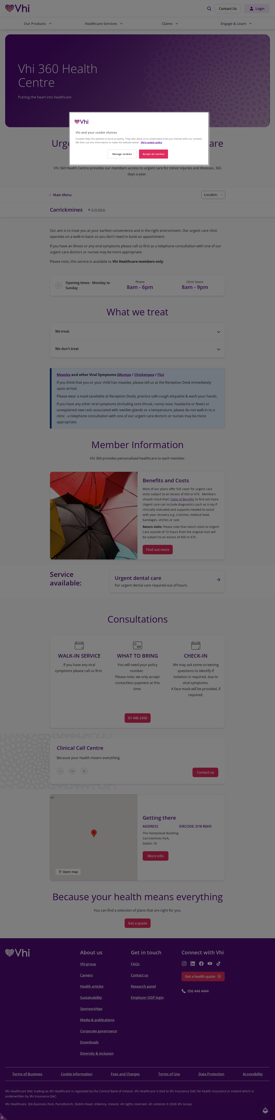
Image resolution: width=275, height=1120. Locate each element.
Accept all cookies (153, 154)
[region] (139, 138)
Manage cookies (122, 154)
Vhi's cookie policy (151, 142)
